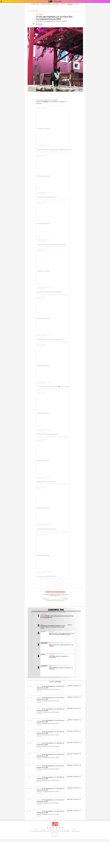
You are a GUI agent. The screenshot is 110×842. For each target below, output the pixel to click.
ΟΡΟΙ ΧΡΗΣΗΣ (48, 600)
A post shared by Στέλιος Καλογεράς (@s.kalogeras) (48, 433)
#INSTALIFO (63, 4)
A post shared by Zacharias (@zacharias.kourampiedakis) (49, 291)
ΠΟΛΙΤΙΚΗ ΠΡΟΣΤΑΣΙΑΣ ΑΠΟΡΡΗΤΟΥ (58, 600)
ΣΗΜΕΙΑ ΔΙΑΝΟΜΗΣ (76, 831)
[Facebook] (79, 90)
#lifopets (37, 10)
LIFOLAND (57, 1)
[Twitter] (81, 90)
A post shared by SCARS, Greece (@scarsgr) (46, 481)
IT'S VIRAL (76, 4)
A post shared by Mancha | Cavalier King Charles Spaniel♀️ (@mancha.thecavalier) (54, 149)
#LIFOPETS (70, 4)
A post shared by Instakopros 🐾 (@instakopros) (47, 576)
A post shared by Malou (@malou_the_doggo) (46, 528)
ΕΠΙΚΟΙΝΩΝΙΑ (43, 829)
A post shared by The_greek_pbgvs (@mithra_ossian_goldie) (50, 338)
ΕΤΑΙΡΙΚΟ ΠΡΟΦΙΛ (66, 829)
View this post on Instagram (43, 128)
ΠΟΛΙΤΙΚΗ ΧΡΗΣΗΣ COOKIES (64, 831)
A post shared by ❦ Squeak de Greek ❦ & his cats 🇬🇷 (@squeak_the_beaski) (53, 386)
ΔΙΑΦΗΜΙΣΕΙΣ (57, 829)
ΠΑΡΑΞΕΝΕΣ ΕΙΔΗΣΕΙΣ (46, 4)
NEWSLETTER (50, 829)
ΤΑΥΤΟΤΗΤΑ (35, 829)
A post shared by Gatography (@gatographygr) (47, 196)
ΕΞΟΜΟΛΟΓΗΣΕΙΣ (35, 4)
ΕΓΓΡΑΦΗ (65, 598)
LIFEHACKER (56, 4)
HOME (29, 10)
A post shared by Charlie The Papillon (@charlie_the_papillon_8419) (51, 244)
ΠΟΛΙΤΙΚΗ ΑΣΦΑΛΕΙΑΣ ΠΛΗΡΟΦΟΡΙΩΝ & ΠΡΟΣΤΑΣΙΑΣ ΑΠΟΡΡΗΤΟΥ (43, 831)
